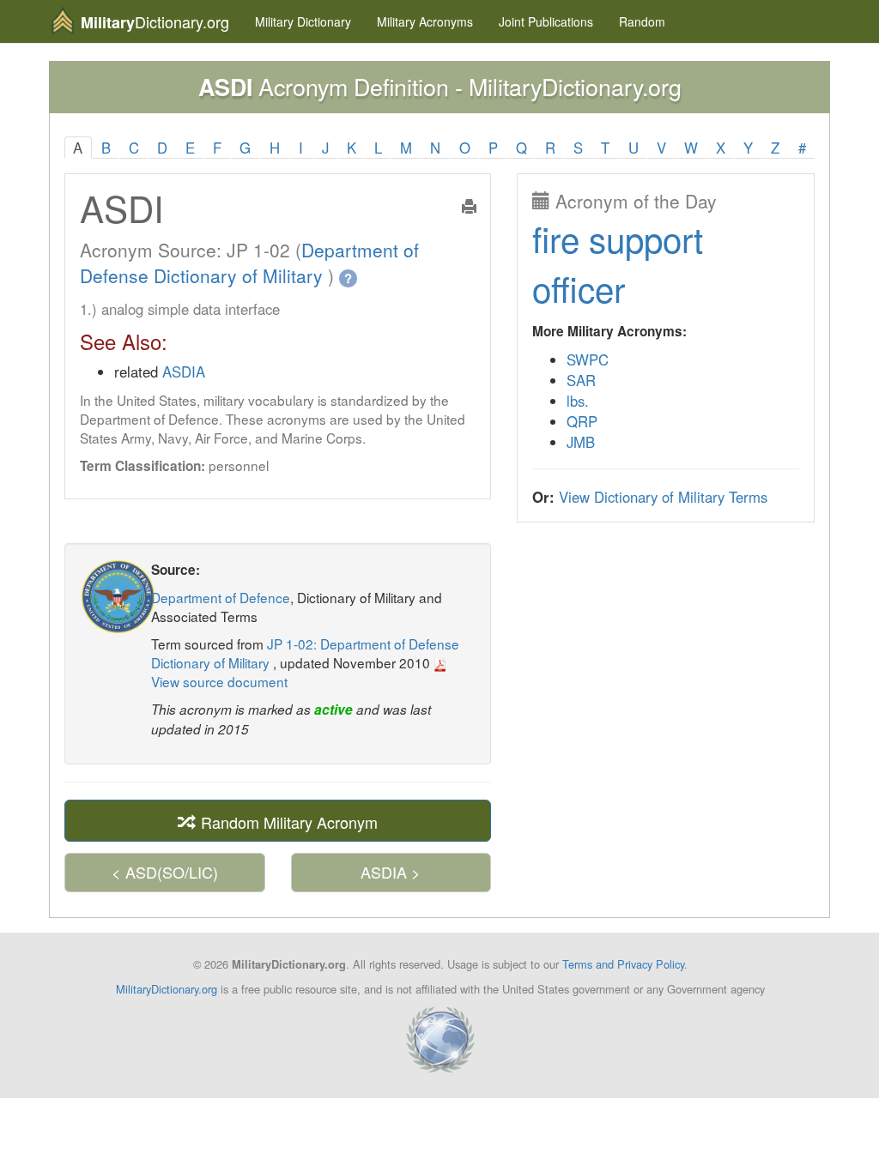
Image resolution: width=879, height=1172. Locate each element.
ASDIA (183, 371)
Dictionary (303, 21)
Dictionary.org (155, 21)
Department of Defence (220, 597)
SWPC (588, 359)
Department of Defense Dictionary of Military (249, 262)
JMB (581, 442)
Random (642, 21)
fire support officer (617, 263)
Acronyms (425, 21)
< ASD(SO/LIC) (165, 872)
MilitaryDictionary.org (166, 989)
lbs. (578, 400)
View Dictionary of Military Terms (663, 496)
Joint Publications (546, 21)
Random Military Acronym (287, 822)
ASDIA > (391, 872)
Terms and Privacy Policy (623, 964)
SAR (581, 380)
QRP (582, 421)
